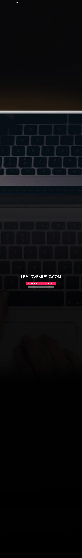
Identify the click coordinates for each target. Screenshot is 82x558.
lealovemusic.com (12, 2)
